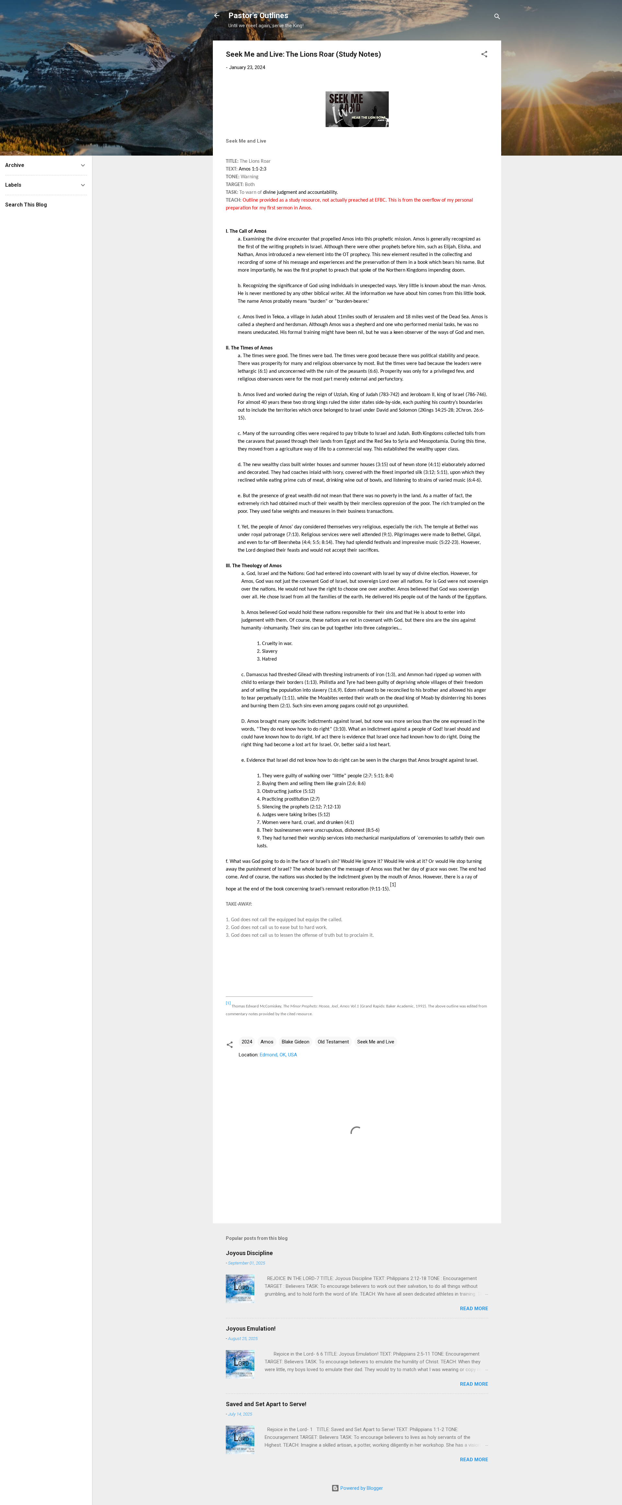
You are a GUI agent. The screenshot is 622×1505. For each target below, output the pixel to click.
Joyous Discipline (249, 1253)
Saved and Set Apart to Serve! (266, 1404)
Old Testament (333, 1042)
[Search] (497, 18)
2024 (247, 1042)
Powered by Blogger (361, 1488)
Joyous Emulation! (251, 1328)
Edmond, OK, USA (278, 1055)
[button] (484, 55)
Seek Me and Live (375, 1042)
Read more (474, 1308)
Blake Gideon (295, 1042)
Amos (266, 1042)
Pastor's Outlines (258, 15)
